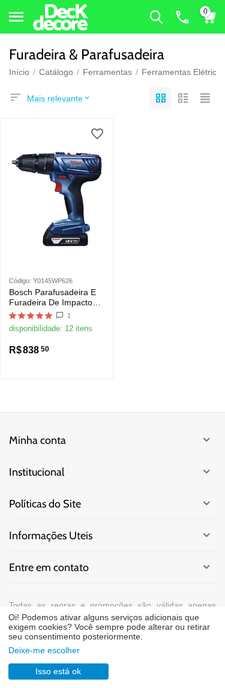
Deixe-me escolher (44, 650)
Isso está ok (58, 671)
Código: (20, 280)
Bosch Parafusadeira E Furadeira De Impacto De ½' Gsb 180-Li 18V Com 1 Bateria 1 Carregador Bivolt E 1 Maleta (53, 297)
